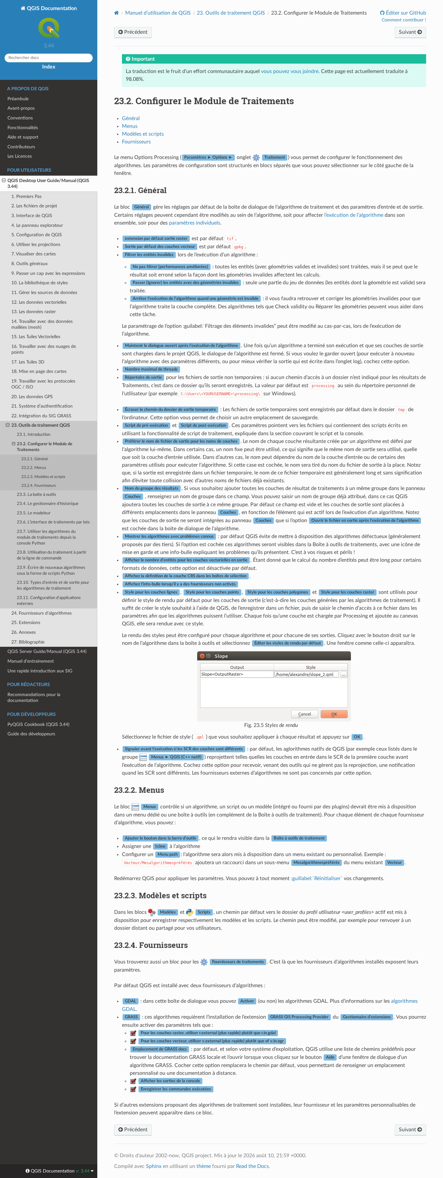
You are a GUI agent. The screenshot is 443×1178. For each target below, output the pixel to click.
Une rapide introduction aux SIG (39, 671)
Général (131, 118)
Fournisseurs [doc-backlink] (151, 945)
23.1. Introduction (33, 435)
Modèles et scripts (143, 134)
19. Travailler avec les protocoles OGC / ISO (43, 384)
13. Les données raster (33, 311)
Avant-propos (21, 108)
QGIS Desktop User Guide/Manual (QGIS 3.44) (48, 183)
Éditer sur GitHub (405, 13)
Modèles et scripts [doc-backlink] (160, 895)
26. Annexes (23, 632)
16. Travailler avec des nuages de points (43, 349)
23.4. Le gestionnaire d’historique (47, 504)
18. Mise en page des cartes (38, 371)
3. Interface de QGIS (31, 215)
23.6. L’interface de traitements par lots (53, 522)
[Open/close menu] (4, 181)
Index (48, 66)
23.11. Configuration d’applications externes (49, 601)
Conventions (20, 118)
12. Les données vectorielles (38, 302)
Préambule (18, 98)
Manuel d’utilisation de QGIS (158, 13)
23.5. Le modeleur (34, 513)
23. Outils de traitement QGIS (40, 425)
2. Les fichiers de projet (34, 205)
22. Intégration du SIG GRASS (41, 415)
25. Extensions (25, 622)
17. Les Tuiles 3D (27, 362)
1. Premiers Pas (26, 196)
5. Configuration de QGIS (36, 234)
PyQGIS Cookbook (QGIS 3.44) (38, 724)
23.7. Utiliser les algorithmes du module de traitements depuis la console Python (46, 538)
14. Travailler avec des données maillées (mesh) (42, 324)
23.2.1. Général (34, 459)
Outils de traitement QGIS (231, 13)
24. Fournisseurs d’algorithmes (41, 613)
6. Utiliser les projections (35, 244)
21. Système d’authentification (42, 406)
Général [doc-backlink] (140, 190)
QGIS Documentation (51, 8)
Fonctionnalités (22, 127)
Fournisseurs (136, 141)
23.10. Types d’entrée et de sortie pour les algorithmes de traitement (53, 586)
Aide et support (22, 137)
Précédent (135, 32)
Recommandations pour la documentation (33, 697)
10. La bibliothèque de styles (39, 282)
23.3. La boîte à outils (36, 495)
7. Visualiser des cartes (33, 254)
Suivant (408, 32)
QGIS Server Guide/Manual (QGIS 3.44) (47, 651)
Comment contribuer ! (404, 20)
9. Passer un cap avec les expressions (48, 273)
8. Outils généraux (29, 263)
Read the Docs (252, 1166)
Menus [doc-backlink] (139, 790)
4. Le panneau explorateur (37, 225)
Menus (130, 126)
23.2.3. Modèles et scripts (43, 477)
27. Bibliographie (27, 642)
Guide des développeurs (31, 733)
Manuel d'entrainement (30, 661)
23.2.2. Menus (33, 468)
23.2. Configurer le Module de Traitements (44, 447)
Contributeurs (21, 146)
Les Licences (19, 156)
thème (204, 1166)
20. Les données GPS (32, 396)
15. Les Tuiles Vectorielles (35, 336)
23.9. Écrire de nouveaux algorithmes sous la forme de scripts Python (51, 571)
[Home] (116, 13)
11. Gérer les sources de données (44, 292)
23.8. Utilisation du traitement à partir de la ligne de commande (52, 555)
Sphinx (154, 1166)
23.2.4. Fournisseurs (38, 485)
